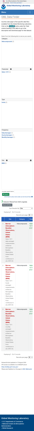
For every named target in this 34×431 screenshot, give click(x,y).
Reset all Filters (7, 205)
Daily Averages (6, 133)
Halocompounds (7, 41)
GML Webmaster (27, 369)
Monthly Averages (7, 137)
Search (6, 194)
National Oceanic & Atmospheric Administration (12, 425)
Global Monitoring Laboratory (18, 6)
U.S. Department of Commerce (12, 421)
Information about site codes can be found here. (17, 196)
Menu (3, 12)
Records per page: (22, 215)
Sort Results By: (14, 208)
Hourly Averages (7, 135)
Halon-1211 (5, 72)
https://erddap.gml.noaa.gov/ (9, 367)
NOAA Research (7, 428)
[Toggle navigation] (30, 12)
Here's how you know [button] (16, 2)
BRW (3, 163)
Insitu (3, 102)
